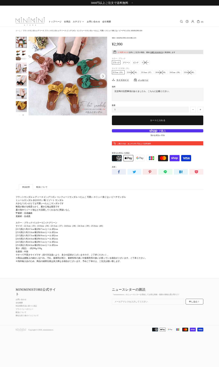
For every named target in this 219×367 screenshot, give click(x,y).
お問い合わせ (21, 299)
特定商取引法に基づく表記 (26, 306)
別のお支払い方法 (158, 135)
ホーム (18, 30)
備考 (113, 87)
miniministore (30, 21)
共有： (114, 167)
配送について (21, 312)
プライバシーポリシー (24, 309)
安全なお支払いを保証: (121, 153)
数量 (113, 105)
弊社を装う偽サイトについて (27, 315)
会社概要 (19, 303)
